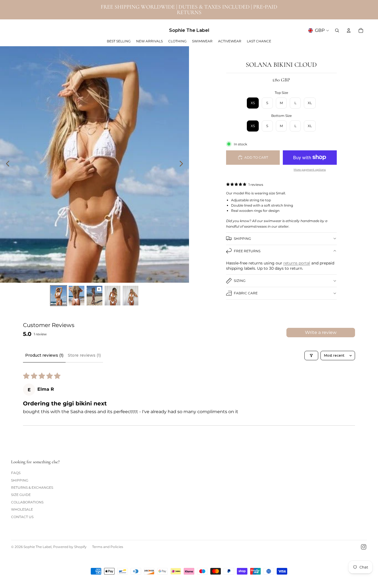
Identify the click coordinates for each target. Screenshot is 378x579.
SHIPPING (242, 238)
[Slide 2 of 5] (76, 295)
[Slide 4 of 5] (112, 295)
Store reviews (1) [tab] (84, 355)
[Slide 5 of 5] (130, 295)
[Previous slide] (6, 164)
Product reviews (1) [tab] (44, 355)
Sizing (239, 281)
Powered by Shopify (70, 547)
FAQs (15, 473)
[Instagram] (363, 547)
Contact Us (22, 517)
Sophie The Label (37, 547)
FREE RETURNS (247, 251)
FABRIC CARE (246, 293)
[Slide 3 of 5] (94, 295)
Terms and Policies (107, 547)
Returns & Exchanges (32, 487)
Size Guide (21, 495)
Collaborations (27, 502)
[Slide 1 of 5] (58, 295)
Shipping (19, 480)
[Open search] (337, 30)
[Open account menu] (349, 30)
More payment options (310, 169)
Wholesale (22, 509)
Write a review (320, 332)
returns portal (296, 262)
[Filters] (311, 355)
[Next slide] (183, 164)
